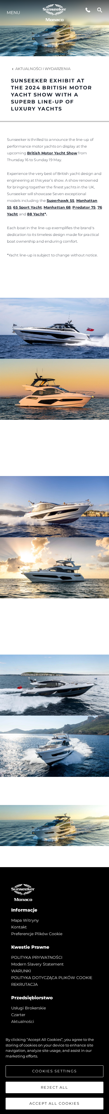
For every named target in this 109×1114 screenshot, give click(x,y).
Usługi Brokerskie (28, 1008)
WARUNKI (21, 970)
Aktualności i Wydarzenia (42, 68)
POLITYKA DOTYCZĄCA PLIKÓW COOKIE (51, 977)
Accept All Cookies (54, 1103)
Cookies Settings (54, 1071)
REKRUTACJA (24, 984)
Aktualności (22, 1021)
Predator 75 (84, 207)
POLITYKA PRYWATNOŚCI (36, 957)
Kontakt (19, 927)
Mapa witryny (25, 920)
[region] (54, 1068)
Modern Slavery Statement (37, 964)
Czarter (18, 1014)
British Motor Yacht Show (52, 153)
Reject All (54, 1087)
